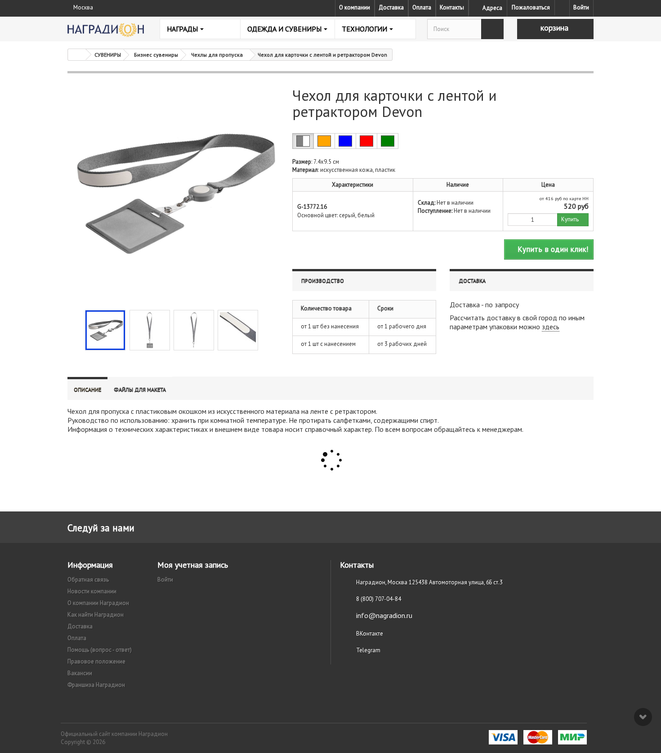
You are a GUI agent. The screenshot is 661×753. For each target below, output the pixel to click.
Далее (265, 329)
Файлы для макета (140, 389)
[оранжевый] (324, 141)
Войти (581, 7)
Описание (87, 389)
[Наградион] (105, 30)
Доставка (391, 7)
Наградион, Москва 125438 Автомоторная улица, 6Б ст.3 (429, 582)
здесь (550, 326)
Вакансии (79, 673)
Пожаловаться (531, 7)
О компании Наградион (98, 603)
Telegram (368, 650)
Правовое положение (96, 661)
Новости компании (91, 591)
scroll (643, 717)
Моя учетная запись (192, 565)
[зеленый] (387, 141)
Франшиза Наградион (96, 685)
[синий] (345, 141)
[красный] (366, 141)
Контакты (452, 7)
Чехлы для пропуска (217, 54)
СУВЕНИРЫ (107, 54)
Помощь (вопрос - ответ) (99, 650)
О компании (354, 7)
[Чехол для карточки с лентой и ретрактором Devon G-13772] (105, 330)
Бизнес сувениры (156, 54)
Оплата (421, 7)
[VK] (562, 7)
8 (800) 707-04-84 (378, 599)
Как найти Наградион (95, 615)
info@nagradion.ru (384, 615)
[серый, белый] (303, 141)
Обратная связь (88, 579)
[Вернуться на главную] (76, 54)
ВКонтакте (369, 633)
